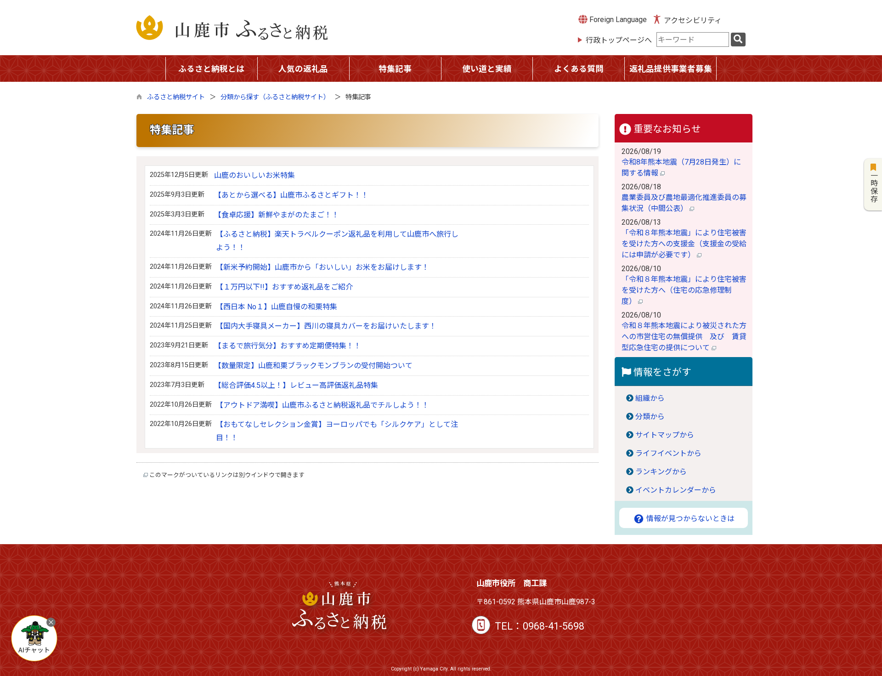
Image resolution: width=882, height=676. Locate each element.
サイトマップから (664, 435)
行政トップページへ (619, 40)
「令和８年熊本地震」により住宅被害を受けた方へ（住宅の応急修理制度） (684, 290)
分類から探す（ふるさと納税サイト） (275, 97)
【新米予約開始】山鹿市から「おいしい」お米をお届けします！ (322, 267)
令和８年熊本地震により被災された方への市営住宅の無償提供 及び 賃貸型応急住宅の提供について (684, 336)
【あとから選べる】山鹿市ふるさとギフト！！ (291, 195)
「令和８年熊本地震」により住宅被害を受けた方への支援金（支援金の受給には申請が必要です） (684, 243)
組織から (650, 398)
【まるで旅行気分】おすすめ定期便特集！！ (287, 345)
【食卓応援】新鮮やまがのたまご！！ (276, 214)
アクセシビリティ (693, 20)
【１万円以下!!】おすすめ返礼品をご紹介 (284, 287)
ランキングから (661, 471)
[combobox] (693, 39)
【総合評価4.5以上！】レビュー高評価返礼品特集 (296, 385)
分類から (650, 416)
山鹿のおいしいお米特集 (254, 175)
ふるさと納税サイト (176, 97)
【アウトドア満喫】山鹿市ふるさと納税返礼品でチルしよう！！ (322, 405)
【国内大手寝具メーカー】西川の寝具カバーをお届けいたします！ (326, 326)
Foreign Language (617, 19)
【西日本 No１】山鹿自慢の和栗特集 (276, 306)
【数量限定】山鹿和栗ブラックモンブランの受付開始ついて (313, 365)
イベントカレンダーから (675, 490)
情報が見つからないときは (690, 518)
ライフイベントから (668, 453)
